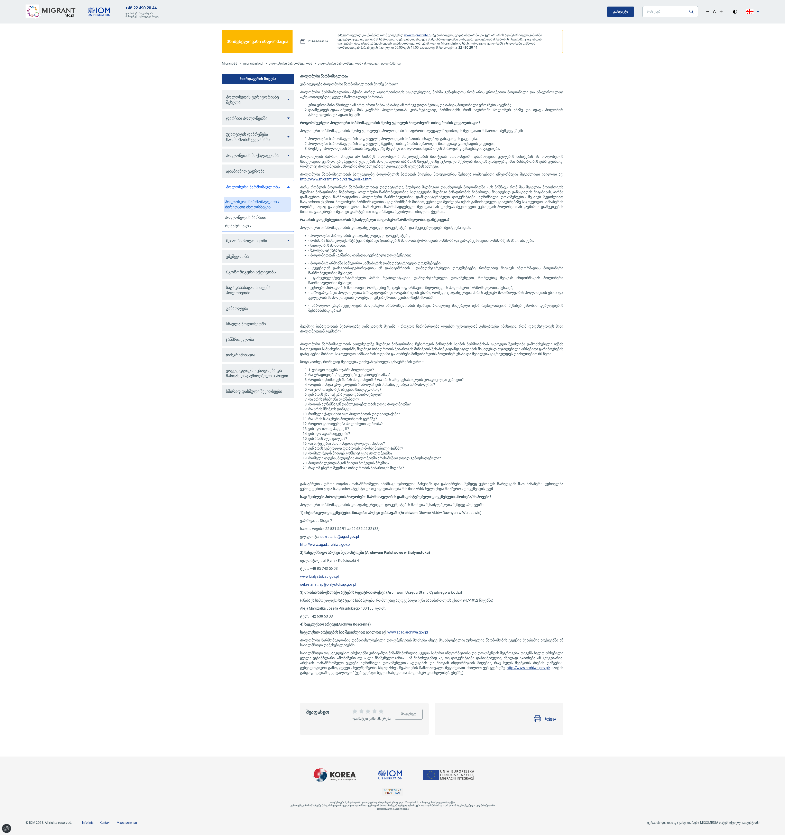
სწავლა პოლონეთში (246, 323)
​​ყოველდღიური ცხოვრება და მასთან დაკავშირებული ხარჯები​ (257, 373)
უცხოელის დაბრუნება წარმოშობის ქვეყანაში (248, 137)
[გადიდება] (721, 12)
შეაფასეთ (409, 712)
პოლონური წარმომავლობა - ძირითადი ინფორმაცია (359, 63)
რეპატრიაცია (238, 225)
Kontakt (105, 823)
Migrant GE (229, 63)
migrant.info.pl (253, 63)
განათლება (237, 308)
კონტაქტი (620, 11)
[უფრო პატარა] (707, 12)
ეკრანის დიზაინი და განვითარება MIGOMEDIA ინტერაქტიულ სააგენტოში (703, 823)
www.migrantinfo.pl (417, 35)
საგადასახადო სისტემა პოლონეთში (248, 290)
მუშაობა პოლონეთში (246, 240)
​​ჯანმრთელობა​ (240, 339)
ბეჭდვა (550, 719)
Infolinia (87, 823)
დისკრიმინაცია (240, 355)
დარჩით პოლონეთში (246, 118)
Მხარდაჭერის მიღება (258, 79)
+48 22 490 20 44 (141, 8)
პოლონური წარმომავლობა (290, 63)
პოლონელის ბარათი (245, 217)
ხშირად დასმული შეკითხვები (254, 391)
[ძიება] (693, 11)
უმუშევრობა (237, 256)
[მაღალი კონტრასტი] (735, 12)
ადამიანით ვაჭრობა (245, 171)
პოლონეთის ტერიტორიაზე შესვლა (252, 100)
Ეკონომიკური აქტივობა (251, 272)
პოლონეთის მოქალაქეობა (252, 155)
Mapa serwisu (127, 823)
